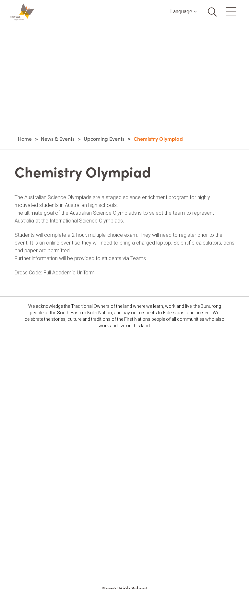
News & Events (58, 138)
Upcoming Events (104, 138)
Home (25, 138)
